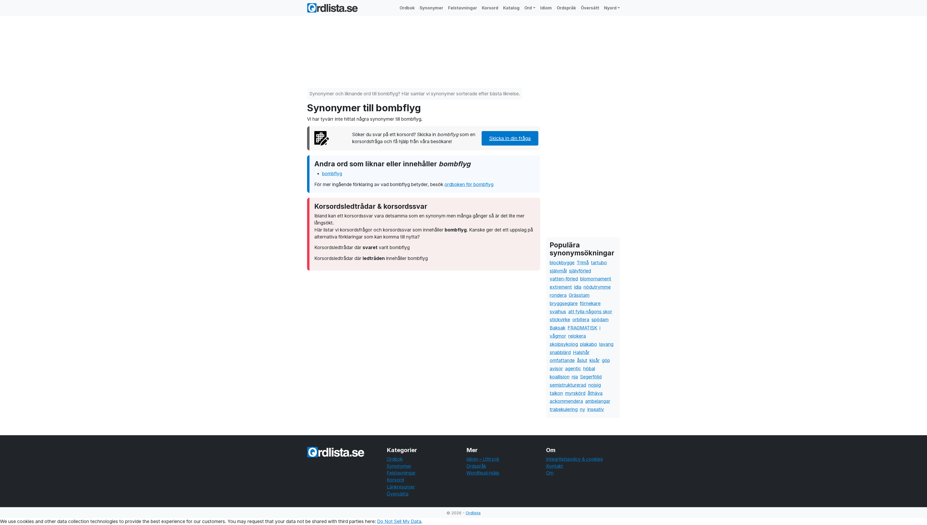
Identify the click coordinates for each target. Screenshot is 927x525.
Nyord (610, 7)
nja (575, 377)
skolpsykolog (564, 344)
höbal (589, 368)
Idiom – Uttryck (482, 459)
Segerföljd (591, 377)
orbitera (580, 319)
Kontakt (554, 466)
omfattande (562, 360)
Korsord (490, 7)
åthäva (595, 393)
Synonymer (431, 7)
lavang (606, 344)
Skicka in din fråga (510, 138)
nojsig (594, 385)
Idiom (546, 7)
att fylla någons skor (590, 312)
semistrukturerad (568, 385)
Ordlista (473, 513)
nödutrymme (597, 287)
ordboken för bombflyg (468, 184)
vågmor (558, 336)
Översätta (397, 494)
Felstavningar (462, 7)
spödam (600, 319)
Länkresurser (401, 487)
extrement (561, 287)
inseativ (595, 409)
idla (577, 287)
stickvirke (560, 319)
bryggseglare (564, 303)
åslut (582, 360)
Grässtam (579, 295)
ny (582, 409)
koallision (559, 377)
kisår (595, 360)
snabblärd (560, 352)
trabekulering (564, 409)
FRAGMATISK (582, 328)
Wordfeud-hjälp (482, 473)
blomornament (595, 279)
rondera (558, 295)
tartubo (599, 263)
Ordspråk (566, 7)
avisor (556, 368)
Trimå (583, 263)
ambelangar (597, 401)
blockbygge (562, 263)
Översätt (590, 7)
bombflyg (332, 173)
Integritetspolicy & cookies (574, 459)
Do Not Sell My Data (399, 521)
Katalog (511, 7)
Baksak (557, 328)
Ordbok (407, 7)
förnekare (590, 303)
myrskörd (575, 393)
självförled (580, 271)
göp (606, 360)
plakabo (588, 344)
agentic (573, 368)
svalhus (558, 312)
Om (550, 473)
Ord (528, 7)
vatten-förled (564, 279)
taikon (556, 393)
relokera (577, 336)
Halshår (581, 352)
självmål (558, 271)
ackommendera (566, 401)
